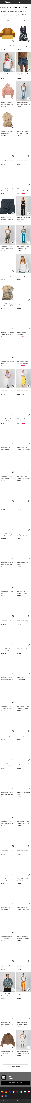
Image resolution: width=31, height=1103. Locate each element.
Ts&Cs (28, 1100)
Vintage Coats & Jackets (20, 15)
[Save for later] (13, 41)
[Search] (20, 2)
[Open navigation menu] (2, 2)
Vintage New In (6, 15)
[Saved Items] (24, 2)
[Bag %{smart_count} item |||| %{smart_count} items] (29, 2)
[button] (2, 1092)
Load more (15, 1067)
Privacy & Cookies (21, 1100)
